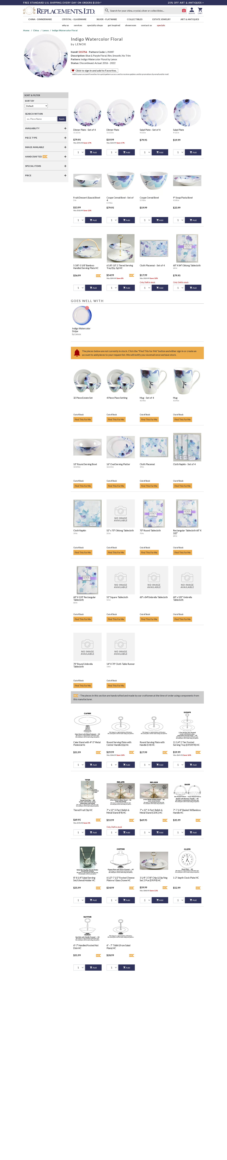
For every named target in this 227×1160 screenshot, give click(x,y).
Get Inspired (114, 25)
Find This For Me (83, 419)
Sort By (29, 100)
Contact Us (146, 25)
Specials (161, 25)
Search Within (34, 113)
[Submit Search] (107, 10)
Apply (62, 119)
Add (95, 152)
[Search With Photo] (184, 10)
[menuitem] (40, 19)
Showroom (130, 25)
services (78, 25)
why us (65, 25)
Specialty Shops (95, 25)
